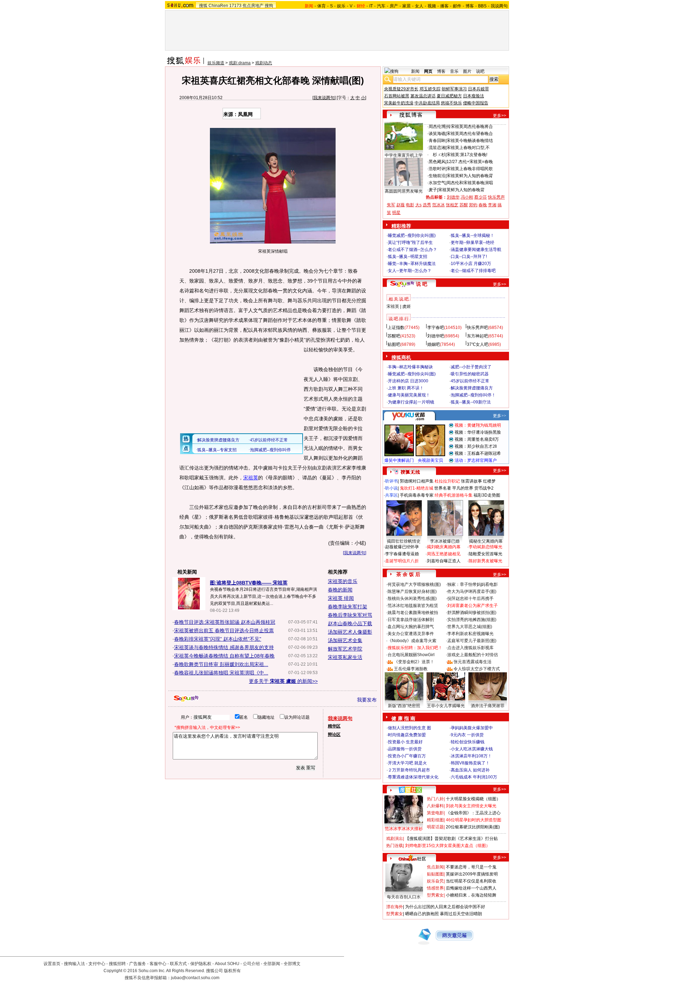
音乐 (454, 71)
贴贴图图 (435, 874)
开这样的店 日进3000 (408, 381)
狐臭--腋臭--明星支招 (407, 256)
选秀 (427, 204)
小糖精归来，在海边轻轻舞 (471, 895)
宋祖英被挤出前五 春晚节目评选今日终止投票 (224, 630)
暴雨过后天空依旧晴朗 (461, 913)
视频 (432, 6)
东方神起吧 (477, 336)
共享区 (391, 495)
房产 (394, 6)
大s (418, 204)
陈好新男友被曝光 (485, 560)
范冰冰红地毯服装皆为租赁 (413, 605)
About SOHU (227, 963)
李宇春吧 (435, 327)
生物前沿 (437, 175)
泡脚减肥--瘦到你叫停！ (473, 395)
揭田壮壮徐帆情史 (404, 541)
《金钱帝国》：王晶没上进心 (473, 812)
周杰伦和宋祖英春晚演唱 (470, 182)
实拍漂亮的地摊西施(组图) (471, 619)
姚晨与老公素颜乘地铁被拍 (413, 612)
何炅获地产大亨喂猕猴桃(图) (414, 584)
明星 (396, 212)
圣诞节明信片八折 (402, 560)
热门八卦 (435, 798)
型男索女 (435, 895)
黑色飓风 (437, 161)
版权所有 (232, 970)
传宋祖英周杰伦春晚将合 (470, 126)
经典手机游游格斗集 (454, 495)
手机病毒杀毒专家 (417, 495)
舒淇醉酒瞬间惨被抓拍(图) (471, 612)
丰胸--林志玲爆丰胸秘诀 (410, 366)
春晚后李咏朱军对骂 (350, 615)
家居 (406, 6)
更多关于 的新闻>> (283, 681)
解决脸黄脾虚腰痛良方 (472, 388)
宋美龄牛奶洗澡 (399, 103)
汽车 (381, 6)
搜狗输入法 (74, 963)
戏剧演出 (394, 838)
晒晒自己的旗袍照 (422, 913)
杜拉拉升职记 (447, 481)
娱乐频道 (215, 62)
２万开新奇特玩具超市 (409, 770)
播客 (444, 6)
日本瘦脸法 (473, 95)
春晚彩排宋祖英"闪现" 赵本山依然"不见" (217, 639)
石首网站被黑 (396, 95)
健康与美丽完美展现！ (409, 395)
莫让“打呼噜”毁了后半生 (410, 242)
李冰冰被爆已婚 (445, 541)
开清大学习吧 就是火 (407, 763)
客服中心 (158, 963)
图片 (467, 71)
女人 (419, 6)
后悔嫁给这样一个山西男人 (471, 888)
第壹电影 (435, 812)
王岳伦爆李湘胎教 (411, 668)
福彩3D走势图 (487, 495)
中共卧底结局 (427, 103)
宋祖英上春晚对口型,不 (468, 147)
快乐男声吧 (477, 327)
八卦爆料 (435, 805)
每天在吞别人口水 (404, 896)
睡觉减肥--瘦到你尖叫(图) (412, 235)
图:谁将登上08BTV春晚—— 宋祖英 (249, 583)
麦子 (433, 189)
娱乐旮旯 (435, 881)
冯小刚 (467, 197)
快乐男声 (496, 197)
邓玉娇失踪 (430, 88)
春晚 (482, 204)
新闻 (415, 71)
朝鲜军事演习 (454, 88)
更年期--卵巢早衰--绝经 (472, 242)
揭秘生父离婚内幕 (486, 541)
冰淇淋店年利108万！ (471, 756)
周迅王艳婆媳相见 (444, 553)
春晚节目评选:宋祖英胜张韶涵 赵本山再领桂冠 (224, 622)
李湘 (492, 204)
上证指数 (396, 327)
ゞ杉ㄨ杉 (437, 154)
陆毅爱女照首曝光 (485, 553)
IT (371, 6)
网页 (428, 71)
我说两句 (499, 6)
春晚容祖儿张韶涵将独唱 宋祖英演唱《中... (221, 672)
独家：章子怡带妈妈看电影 (472, 584)
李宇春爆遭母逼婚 (402, 553)
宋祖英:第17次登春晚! (467, 154)
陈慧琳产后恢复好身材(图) (412, 591)
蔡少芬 (480, 197)
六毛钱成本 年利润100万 (474, 777)
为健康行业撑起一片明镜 (411, 402)
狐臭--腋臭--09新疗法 (471, 402)
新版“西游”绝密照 (404, 705)
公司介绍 (251, 963)
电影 (410, 204)
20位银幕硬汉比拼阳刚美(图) (473, 826)
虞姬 (406, 306)
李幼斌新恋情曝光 (485, 546)
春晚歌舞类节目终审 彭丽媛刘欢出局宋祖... (221, 664)
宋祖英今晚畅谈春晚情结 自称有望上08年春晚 (224, 656)
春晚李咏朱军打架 (347, 606)
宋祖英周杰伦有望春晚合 (470, 133)
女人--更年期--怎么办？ (409, 270)
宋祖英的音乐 (342, 581)
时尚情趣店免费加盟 (407, 734)
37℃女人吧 (477, 344)
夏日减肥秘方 (449, 95)
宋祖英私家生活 (345, 657)
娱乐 (341, 6)
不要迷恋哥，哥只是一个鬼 (471, 867)
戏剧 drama (240, 62)
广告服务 (137, 963)
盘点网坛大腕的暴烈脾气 (411, 626)
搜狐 (203, 5)
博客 (469, 6)
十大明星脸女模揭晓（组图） (473, 798)
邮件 (457, 6)
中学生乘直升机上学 (404, 155)
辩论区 (334, 734)
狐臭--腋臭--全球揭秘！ (472, 235)
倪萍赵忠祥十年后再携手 (470, 598)
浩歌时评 (437, 168)
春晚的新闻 (340, 590)
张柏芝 (452, 204)
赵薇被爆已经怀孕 (402, 546)
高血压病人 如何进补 (470, 770)
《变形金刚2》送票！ (414, 661)
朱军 (391, 204)
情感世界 (435, 888)
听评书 (391, 481)
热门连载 (394, 845)
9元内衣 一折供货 (467, 734)
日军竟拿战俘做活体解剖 (411, 619)
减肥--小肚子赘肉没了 (471, 366)
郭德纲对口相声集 (417, 481)
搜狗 (269, 5)
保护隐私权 (200, 963)
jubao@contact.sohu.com (195, 977)
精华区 (334, 726)
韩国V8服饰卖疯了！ (470, 763)
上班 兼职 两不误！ (406, 388)
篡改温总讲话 (423, 95)
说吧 (480, 71)
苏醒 (464, 204)
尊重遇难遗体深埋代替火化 (413, 777)
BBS (482, 6)
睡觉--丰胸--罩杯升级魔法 (412, 263)
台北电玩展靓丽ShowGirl (411, 654)
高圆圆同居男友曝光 (404, 191)
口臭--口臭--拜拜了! (469, 256)
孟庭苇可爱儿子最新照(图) (471, 640)
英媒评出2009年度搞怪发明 (472, 874)
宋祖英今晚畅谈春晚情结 (470, 140)
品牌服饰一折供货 (405, 748)
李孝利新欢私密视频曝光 (470, 633)
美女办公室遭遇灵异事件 (411, 633)
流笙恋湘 (437, 147)
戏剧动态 (263, 62)
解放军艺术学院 (345, 649)
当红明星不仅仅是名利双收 (471, 881)
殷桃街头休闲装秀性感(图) (412, 598)
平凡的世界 (462, 488)
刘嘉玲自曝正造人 (444, 560)
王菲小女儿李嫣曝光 (446, 705)
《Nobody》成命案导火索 (412, 640)
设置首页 (52, 963)
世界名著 (442, 488)
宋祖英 (250, 477)
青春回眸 (437, 140)
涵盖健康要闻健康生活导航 (476, 249)
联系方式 (178, 963)
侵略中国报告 (475, 103)
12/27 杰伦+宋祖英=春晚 (470, 161)
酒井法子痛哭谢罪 (487, 705)
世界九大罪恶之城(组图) (469, 626)
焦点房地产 (253, 5)
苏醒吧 (394, 336)
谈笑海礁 (437, 133)
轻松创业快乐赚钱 (467, 741)
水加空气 (437, 182)
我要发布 (367, 700)
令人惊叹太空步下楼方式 (477, 668)
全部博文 (292, 963)
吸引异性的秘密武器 (470, 373)
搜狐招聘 (117, 963)
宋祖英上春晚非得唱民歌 (470, 168)
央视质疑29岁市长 (401, 88)
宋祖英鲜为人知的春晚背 (470, 175)
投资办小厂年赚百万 (407, 756)
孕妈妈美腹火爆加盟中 (472, 727)
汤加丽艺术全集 (345, 640)
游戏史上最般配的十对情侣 (472, 654)
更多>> (499, 115)
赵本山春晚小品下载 (350, 623)
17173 (235, 5)
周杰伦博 (437, 126)
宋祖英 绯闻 (341, 598)
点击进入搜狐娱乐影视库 (470, 647)
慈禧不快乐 (451, 103)
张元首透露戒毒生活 (472, 661)
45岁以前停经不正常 (470, 381)
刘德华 (453, 197)
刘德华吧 (435, 336)
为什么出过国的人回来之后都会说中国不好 (445, 906)
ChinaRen (218, 5)
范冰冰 (438, 204)
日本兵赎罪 (478, 88)
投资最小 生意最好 (405, 741)
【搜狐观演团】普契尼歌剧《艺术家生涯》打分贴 (451, 838)
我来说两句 (324, 97)
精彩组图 (435, 819)
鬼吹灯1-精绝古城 (416, 488)
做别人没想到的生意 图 (409, 727)
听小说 (391, 488)
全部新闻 (271, 963)
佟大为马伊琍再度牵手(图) (471, 591)
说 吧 (421, 284)
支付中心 (96, 963)
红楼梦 (489, 481)
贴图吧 (394, 344)
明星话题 (435, 826)
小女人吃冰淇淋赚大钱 (472, 748)
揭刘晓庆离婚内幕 (444, 546)
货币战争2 (484, 488)
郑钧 (473, 204)
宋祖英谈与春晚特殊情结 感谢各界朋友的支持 (224, 647)
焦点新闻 (435, 867)
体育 (321, 6)
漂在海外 (394, 906)
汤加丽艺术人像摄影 (350, 632)
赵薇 (400, 204)
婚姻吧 (433, 344)
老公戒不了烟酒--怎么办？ (412, 249)
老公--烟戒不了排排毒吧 (473, 270)
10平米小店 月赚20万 (471, 263)
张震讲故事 (471, 481)
